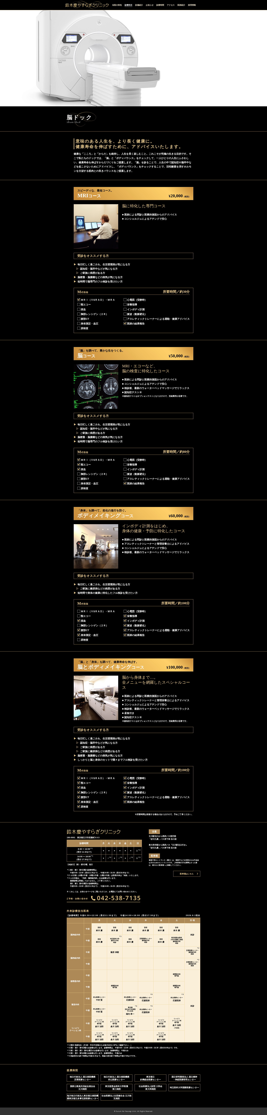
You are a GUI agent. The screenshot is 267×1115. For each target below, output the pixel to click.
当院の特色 (117, 5)
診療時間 (160, 5)
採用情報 (192, 5)
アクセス (171, 5)
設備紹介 (139, 5)
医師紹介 (181, 5)
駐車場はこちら (187, 874)
